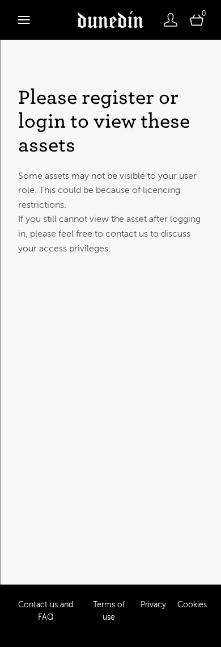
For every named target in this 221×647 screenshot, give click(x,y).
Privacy (153, 604)
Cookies (192, 604)
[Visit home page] (110, 20)
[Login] (171, 20)
